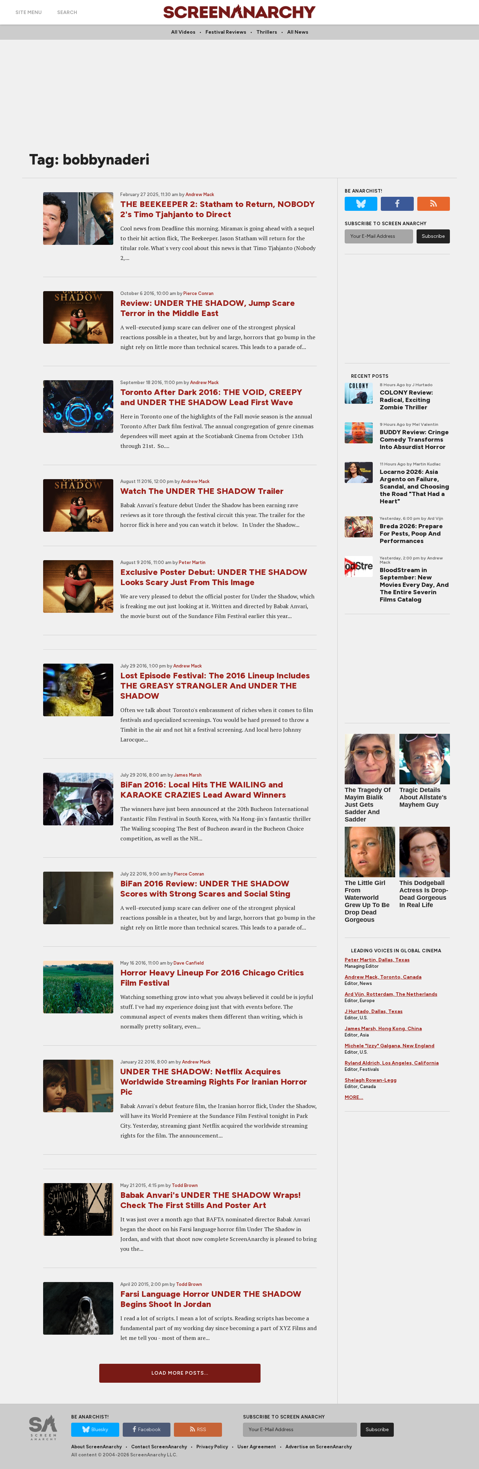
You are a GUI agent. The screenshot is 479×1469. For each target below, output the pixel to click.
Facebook (149, 1430)
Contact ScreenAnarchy (159, 1446)
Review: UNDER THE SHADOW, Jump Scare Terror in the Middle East (207, 308)
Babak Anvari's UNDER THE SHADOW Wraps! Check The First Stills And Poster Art (210, 1200)
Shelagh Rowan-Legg (371, 1080)
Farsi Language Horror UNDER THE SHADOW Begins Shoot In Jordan (210, 1299)
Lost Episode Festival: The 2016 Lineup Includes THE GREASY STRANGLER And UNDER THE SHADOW (215, 685)
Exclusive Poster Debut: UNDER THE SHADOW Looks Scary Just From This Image (213, 577)
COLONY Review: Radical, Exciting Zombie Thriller (406, 400)
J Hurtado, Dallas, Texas (374, 1011)
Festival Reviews (225, 32)
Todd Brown (185, 1185)
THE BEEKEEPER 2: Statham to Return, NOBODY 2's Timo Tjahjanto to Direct (217, 209)
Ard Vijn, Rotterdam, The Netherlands (391, 994)
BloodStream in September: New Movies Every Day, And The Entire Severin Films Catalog (414, 584)
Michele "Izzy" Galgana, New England (389, 1046)
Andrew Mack (199, 194)
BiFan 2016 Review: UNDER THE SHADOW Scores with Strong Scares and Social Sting (205, 888)
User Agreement (256, 1446)
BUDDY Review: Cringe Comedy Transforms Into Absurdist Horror (414, 439)
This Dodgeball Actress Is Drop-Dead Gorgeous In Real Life (423, 893)
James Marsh (188, 775)
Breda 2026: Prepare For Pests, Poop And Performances (411, 533)
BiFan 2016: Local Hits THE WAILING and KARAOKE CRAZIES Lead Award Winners (203, 789)
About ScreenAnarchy (96, 1446)
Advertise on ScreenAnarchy (318, 1446)
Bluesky (100, 1430)
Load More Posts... (179, 1373)
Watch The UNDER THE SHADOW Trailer (202, 491)
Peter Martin (192, 562)
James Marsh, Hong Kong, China (383, 1029)
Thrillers (266, 32)
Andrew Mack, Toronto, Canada (383, 977)
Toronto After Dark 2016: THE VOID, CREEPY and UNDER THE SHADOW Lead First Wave (211, 397)
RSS (201, 1430)
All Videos (183, 32)
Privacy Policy (212, 1446)
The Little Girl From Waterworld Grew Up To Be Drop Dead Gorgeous (367, 901)
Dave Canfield (189, 963)
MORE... (354, 1097)
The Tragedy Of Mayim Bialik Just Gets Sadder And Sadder (368, 804)
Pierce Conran (198, 293)
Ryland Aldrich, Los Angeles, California (392, 1063)
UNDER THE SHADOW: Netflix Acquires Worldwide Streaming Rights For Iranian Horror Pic (213, 1081)
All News (297, 32)
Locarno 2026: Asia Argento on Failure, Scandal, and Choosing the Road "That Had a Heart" (414, 486)
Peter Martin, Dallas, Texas (377, 960)
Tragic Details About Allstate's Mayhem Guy (423, 797)
